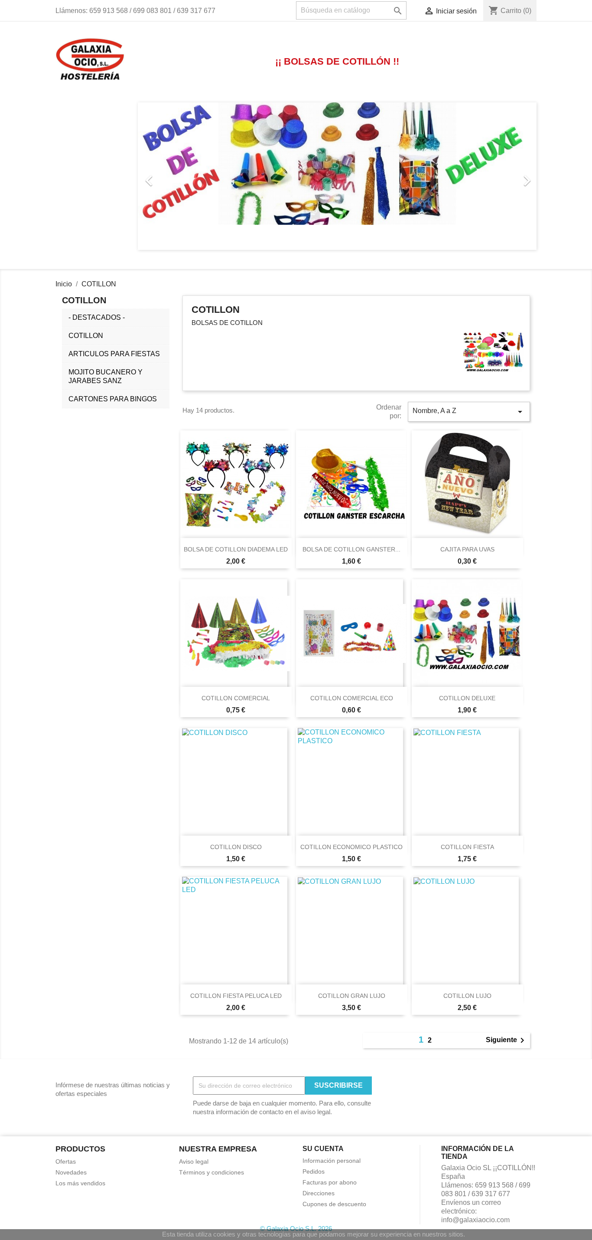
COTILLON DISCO (236, 846)
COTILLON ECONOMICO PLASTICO (351, 846)
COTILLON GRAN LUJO (351, 995)
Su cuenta (323, 1148)
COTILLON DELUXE (467, 698)
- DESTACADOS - (96, 317)
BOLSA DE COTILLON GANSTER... (351, 549)
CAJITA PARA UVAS (467, 549)
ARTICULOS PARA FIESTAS (114, 354)
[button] (168, 176)
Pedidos (314, 1171)
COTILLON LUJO (467, 995)
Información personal (332, 1160)
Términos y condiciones (211, 1172)
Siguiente (506, 1040)
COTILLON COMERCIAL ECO (351, 698)
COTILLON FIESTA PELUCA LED (236, 995)
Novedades (71, 1172)
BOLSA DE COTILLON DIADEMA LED (236, 549)
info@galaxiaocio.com (475, 1220)
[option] (337, 176)
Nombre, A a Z (469, 412)
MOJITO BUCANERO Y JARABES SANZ (105, 376)
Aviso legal (193, 1161)
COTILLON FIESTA (467, 846)
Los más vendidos (80, 1183)
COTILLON (85, 335)
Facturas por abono (330, 1182)
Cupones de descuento (334, 1204)
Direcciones (319, 1193)
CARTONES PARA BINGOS (112, 399)
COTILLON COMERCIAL (236, 698)
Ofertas (65, 1161)
